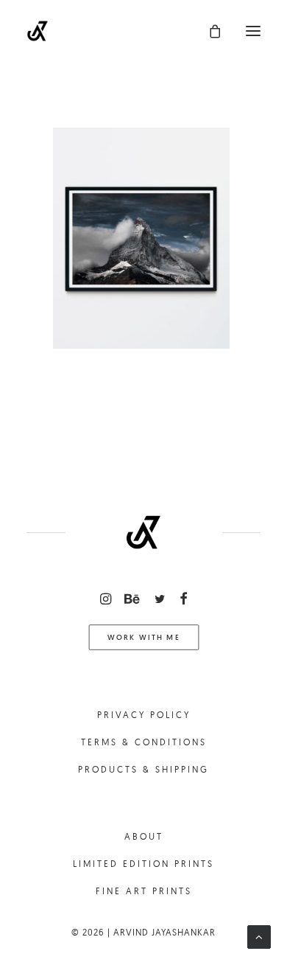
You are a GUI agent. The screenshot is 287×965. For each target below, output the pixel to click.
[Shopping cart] (208, 31)
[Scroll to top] (259, 936)
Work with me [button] (143, 637)
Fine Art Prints (144, 890)
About (143, 836)
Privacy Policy (144, 714)
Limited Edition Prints (143, 863)
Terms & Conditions (144, 742)
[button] (253, 31)
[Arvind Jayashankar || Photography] (37, 31)
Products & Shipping (143, 769)
